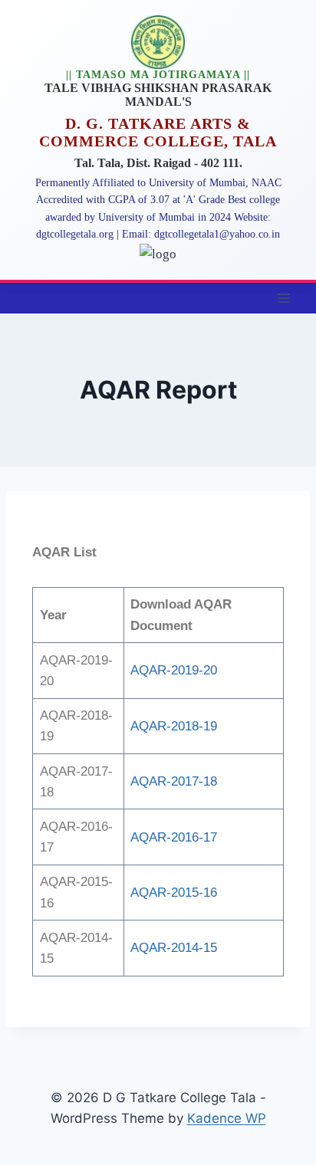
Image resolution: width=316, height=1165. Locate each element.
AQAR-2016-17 (173, 837)
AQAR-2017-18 (173, 781)
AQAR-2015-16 (173, 892)
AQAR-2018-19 (173, 726)
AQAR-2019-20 (173, 670)
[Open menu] (283, 298)
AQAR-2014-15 (173, 947)
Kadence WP (226, 1118)
